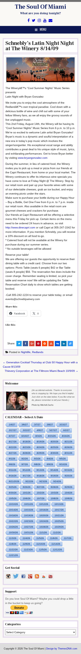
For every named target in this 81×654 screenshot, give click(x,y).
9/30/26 (13, 492)
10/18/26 (13, 515)
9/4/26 (50, 458)
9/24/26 (57, 481)
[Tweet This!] (19, 343)
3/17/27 (13, 430)
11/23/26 (28, 549)
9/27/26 (40, 487)
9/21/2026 (14, 481)
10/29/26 (59, 527)
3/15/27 (63, 424)
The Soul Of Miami (40, 7)
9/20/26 (68, 475)
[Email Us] (50, 21)
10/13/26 (58, 504)
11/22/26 (13, 549)
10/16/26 (43, 510)
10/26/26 (13, 527)
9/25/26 (13, 487)
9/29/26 (68, 487)
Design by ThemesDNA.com (61, 648)
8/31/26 (68, 453)
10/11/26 (28, 504)
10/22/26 (13, 521)
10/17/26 (59, 510)
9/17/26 (27, 475)
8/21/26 (68, 441)
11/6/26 (54, 538)
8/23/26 (27, 447)
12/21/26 (13, 555)
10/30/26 (13, 532)
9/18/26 (40, 475)
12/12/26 (57, 549)
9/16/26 (13, 475)
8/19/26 (40, 441)
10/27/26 (28, 527)
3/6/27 (24, 424)
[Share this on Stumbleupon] (51, 343)
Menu (43, 29)
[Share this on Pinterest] (38, 343)
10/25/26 (59, 521)
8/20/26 (54, 441)
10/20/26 (43, 515)
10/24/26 (43, 521)
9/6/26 (12, 464)
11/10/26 (40, 544)
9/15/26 (68, 470)
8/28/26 (27, 453)
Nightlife (26, 352)
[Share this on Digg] (57, 343)
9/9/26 (50, 464)
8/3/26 (38, 436)
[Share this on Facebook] (25, 343)
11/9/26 (26, 544)
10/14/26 (13, 510)
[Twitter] (33, 21)
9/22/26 (29, 481)
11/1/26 (43, 532)
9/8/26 (37, 464)
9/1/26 (12, 458)
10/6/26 (27, 498)
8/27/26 (13, 453)
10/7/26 (40, 498)
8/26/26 (68, 447)
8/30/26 (54, 453)
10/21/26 (59, 515)
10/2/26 (40, 492)
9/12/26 (26, 470)
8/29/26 (40, 453)
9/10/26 (63, 464)
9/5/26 (62, 458)
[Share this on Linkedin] (63, 343)
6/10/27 (25, 436)
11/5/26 (40, 538)
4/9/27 (40, 430)
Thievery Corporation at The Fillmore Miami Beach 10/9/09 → (41, 370)
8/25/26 (54, 447)
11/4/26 (26, 538)
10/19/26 (28, 515)
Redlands (37, 352)
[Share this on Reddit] (44, 343)
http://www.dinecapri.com (20, 227)
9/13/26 (40, 470)
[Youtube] (44, 21)
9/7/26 (24, 464)
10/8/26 (54, 498)
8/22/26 (13, 447)
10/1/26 (27, 492)
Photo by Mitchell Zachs (42, 405)
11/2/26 (57, 532)
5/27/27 (53, 430)
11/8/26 (12, 544)
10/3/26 (54, 492)
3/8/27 (50, 424)
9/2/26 (24, 458)
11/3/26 (12, 538)
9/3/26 (37, 458)
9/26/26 (27, 487)
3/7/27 (37, 424)
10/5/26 (13, 498)
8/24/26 (40, 447)
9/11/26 (12, 470)
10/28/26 (43, 527)
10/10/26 (13, 504)
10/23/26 (28, 521)
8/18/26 (27, 441)
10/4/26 (68, 492)
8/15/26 (52, 436)
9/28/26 (54, 487)
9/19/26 (54, 475)
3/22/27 (27, 430)
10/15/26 (28, 510)
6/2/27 (66, 430)
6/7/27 (12, 436)
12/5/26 (43, 549)
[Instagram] (39, 21)
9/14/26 (54, 470)
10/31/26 (28, 532)
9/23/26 (43, 481)
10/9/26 (68, 498)
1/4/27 (12, 424)
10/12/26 (43, 504)
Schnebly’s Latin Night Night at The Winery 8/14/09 (39, 46)
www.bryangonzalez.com (32, 157)
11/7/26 (67, 538)
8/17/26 (13, 441)
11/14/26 (55, 544)
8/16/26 (66, 436)
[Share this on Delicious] (70, 343)
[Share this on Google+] (31, 343)
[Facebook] (29, 21)
